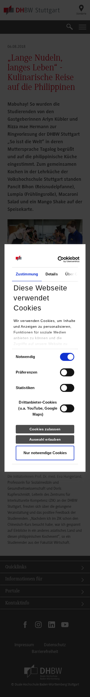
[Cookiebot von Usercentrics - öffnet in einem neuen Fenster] (58, 259)
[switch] (67, 372)
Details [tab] (52, 274)
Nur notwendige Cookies (45, 453)
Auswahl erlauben (45, 439)
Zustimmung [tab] (27, 274)
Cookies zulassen (45, 429)
